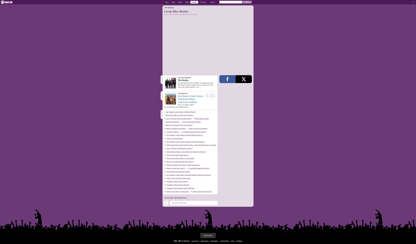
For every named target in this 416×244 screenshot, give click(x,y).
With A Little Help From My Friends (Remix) (179, 115)
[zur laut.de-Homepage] (8, 2)
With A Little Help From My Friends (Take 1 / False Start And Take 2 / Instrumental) (193, 145)
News (173, 2)
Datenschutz (205, 241)
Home (167, 2)
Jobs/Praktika (224, 241)
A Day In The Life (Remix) (175, 138)
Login (413, 2)
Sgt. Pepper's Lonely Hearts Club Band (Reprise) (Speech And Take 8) (189, 175)
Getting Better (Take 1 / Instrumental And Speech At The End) (186, 152)
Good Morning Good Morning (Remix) (194, 132)
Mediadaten (214, 241)
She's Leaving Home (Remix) (192, 122)
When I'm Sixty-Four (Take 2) (176, 168)
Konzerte (203, 2)
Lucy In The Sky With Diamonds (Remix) (179, 118)
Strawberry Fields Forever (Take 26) (178, 185)
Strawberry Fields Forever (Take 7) (177, 181)
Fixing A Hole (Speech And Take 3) (177, 155)
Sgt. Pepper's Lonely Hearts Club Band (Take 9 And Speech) (186, 142)
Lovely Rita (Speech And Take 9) (199, 168)
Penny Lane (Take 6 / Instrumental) (178, 191)
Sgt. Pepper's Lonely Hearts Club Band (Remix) (181, 112)
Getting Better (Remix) (202, 118)
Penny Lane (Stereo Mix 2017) (202, 191)
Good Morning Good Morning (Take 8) (178, 171)
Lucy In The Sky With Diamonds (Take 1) (180, 148)
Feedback (239, 241)
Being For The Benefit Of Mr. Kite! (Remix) (179, 125)
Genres (212, 2)
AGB (232, 241)
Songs (194, 2)
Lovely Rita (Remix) (173, 132)
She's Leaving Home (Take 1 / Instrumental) (180, 158)
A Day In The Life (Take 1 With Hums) (178, 178)
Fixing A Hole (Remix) (172, 122)
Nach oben (208, 235)
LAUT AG (186, 241)
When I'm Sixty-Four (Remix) (198, 128)
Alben (187, 2)
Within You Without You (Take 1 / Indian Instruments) (183, 165)
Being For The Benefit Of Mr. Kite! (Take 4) (180, 162)
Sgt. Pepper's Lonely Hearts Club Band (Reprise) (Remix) (184, 135)
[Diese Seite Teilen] (227, 79)
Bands (180, 2)
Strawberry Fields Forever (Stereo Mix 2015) (180, 188)
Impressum (194, 241)
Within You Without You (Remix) (176, 128)
